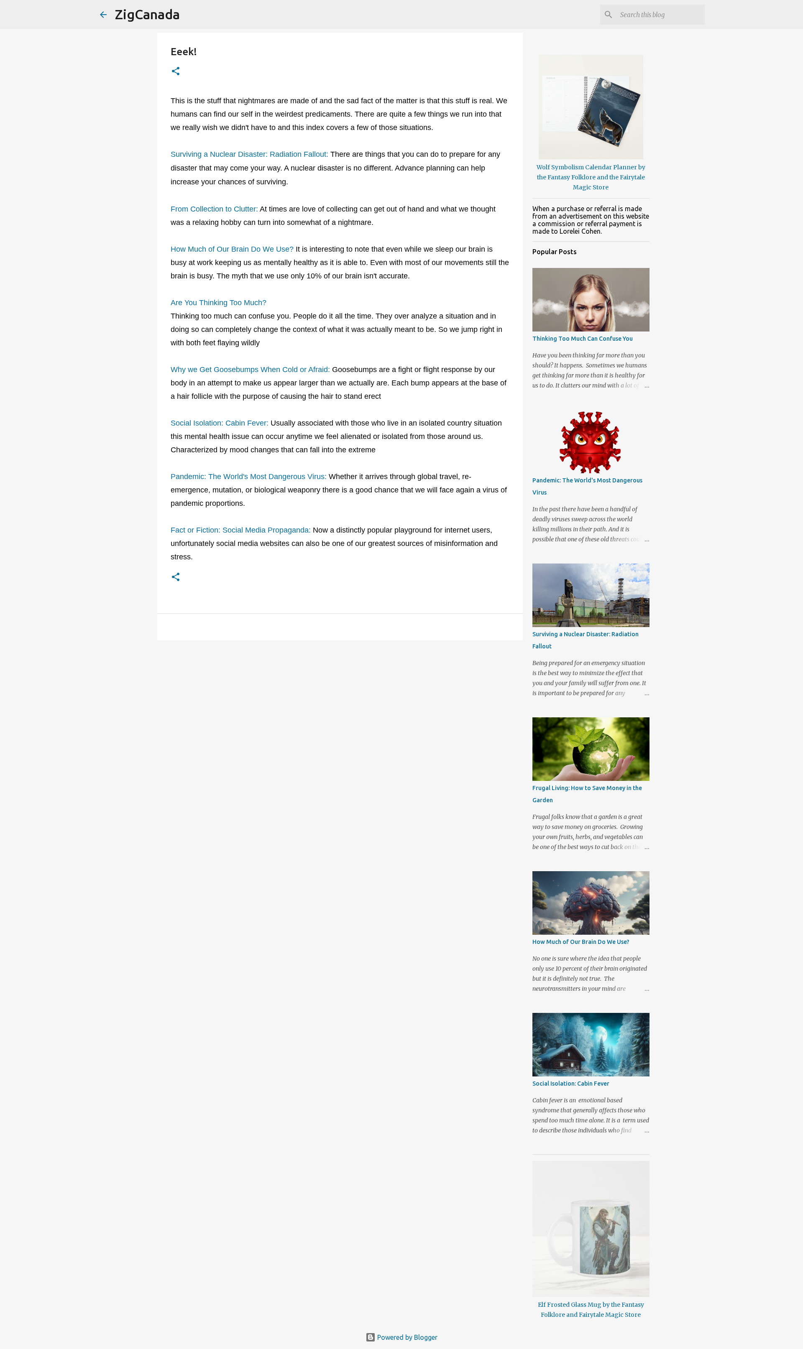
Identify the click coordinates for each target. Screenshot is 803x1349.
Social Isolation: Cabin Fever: (220, 423)
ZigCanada (147, 14)
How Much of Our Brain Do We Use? (232, 249)
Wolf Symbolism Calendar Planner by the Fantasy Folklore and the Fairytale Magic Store (591, 177)
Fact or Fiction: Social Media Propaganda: (241, 530)
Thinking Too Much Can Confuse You (582, 338)
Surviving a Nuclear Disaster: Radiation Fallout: (249, 154)
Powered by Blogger (406, 1337)
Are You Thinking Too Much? (218, 302)
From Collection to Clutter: (214, 209)
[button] (176, 71)
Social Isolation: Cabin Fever (570, 1083)
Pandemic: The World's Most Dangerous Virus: (249, 476)
